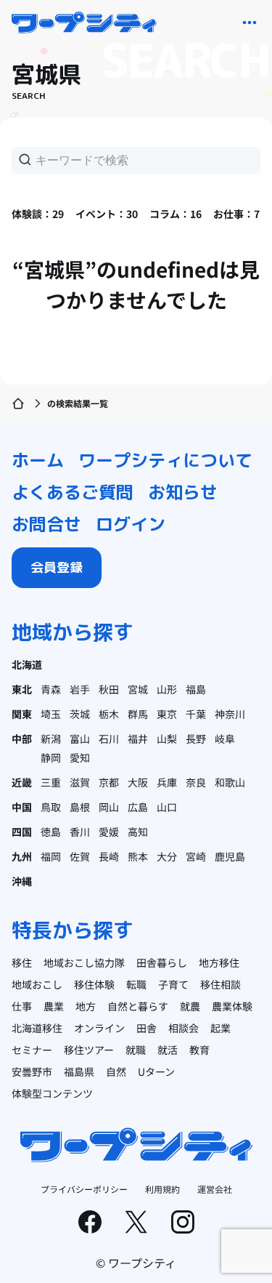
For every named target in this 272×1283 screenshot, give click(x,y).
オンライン (99, 1028)
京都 (109, 782)
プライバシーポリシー (84, 1189)
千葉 (196, 714)
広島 (138, 807)
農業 (54, 1006)
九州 (22, 856)
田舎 (146, 1028)
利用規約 (162, 1189)
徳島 (51, 831)
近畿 (22, 782)
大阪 (138, 782)
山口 (167, 807)
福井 (138, 738)
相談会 (183, 1028)
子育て (173, 984)
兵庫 (167, 782)
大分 (167, 856)
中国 (22, 807)
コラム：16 (175, 213)
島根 (80, 807)
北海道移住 (37, 1028)
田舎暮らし (161, 962)
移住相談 (220, 984)
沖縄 (22, 881)
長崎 (109, 856)
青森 (51, 689)
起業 (220, 1028)
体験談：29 (38, 213)
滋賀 (80, 782)
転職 (136, 984)
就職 (135, 1050)
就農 (190, 1006)
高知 (138, 831)
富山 (80, 738)
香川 (80, 831)
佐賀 (80, 856)
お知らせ (183, 492)
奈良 (196, 782)
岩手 (80, 689)
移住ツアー (89, 1050)
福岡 (51, 856)
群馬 (138, 714)
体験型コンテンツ (52, 1093)
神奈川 (230, 714)
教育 (199, 1050)
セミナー (32, 1050)
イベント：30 (106, 213)
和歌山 (230, 782)
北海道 (27, 664)
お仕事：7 (236, 213)
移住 (22, 962)
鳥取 (51, 807)
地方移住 (219, 962)
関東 (22, 714)
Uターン (156, 1071)
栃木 (109, 714)
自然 (116, 1071)
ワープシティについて (165, 460)
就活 (167, 1050)
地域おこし (37, 984)
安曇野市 (32, 1071)
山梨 (167, 738)
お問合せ (46, 524)
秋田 (109, 689)
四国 (22, 831)
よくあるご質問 (72, 492)
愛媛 (109, 831)
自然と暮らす (137, 1006)
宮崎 (196, 856)
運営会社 (214, 1189)
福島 (196, 689)
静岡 (51, 757)
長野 (196, 738)
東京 (167, 714)
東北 (22, 689)
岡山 (109, 807)
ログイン (130, 524)
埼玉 (51, 714)
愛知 (80, 757)
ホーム (38, 460)
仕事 (22, 1006)
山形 (167, 689)
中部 (22, 738)
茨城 (80, 714)
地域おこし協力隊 (84, 962)
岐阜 (225, 738)
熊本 (138, 856)
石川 (109, 738)
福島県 (79, 1071)
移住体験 (94, 984)
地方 (85, 1006)
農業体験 (232, 1006)
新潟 (51, 738)
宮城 (138, 689)
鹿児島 (230, 856)
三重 (51, 782)
